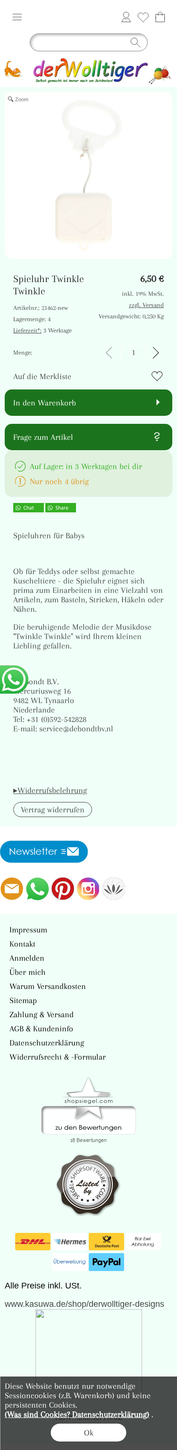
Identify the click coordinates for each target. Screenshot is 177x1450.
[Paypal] (106, 1262)
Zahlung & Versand (41, 1014)
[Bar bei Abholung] (143, 1242)
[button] (17, 17)
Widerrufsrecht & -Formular (57, 1056)
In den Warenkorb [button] (44, 402)
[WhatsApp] (37, 888)
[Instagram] (88, 888)
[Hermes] (69, 1242)
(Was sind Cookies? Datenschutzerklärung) (77, 1414)
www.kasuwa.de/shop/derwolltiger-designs (84, 1304)
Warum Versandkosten (47, 986)
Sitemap (23, 1000)
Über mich (27, 972)
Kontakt (22, 943)
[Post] (106, 1242)
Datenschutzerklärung (46, 1042)
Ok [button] (88, 1432)
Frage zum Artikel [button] (43, 437)
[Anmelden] (126, 17)
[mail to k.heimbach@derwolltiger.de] (12, 888)
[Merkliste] (143, 17)
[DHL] (33, 1242)
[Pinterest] (63, 888)
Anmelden (26, 958)
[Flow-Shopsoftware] (114, 888)
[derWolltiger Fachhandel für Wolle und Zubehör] (88, 60)
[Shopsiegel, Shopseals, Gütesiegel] (88, 1080)
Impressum (28, 929)
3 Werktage (42, 330)
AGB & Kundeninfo (41, 1028)
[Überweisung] (69, 1262)
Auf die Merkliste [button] (42, 376)
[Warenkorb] (160, 17)
